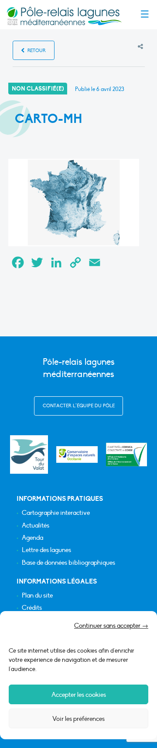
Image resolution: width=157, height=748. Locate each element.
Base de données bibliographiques (68, 562)
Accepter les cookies (78, 695)
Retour (36, 50)
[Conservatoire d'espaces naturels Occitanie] (77, 454)
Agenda (32, 538)
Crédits (32, 608)
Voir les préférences (78, 719)
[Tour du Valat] (29, 454)
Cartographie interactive (56, 513)
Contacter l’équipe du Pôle (79, 406)
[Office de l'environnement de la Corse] (126, 455)
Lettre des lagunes (46, 550)
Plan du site (37, 595)
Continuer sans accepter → (111, 625)
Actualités (35, 525)
